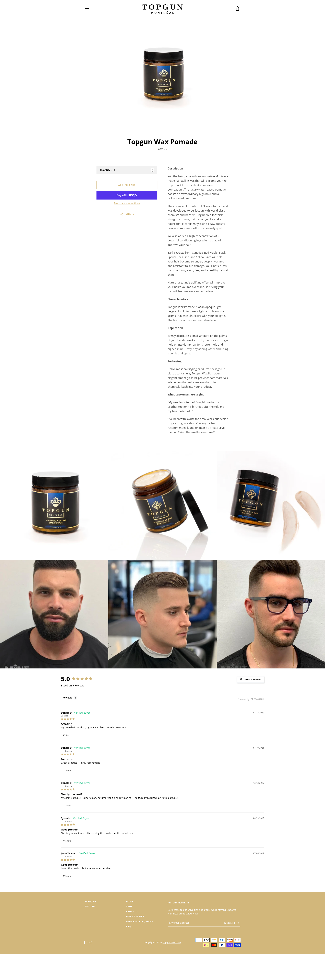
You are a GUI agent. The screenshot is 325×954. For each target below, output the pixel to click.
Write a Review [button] (252, 679)
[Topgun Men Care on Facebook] (84, 942)
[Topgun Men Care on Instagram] (90, 942)
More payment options (127, 203)
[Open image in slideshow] (162, 76)
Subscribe (230, 923)
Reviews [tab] (67, 697)
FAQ (128, 926)
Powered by (250, 699)
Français (90, 901)
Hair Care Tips (135, 916)
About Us (132, 911)
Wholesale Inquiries (139, 921)
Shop (129, 906)
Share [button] (68, 735)
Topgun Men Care (172, 942)
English (90, 906)
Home (129, 901)
